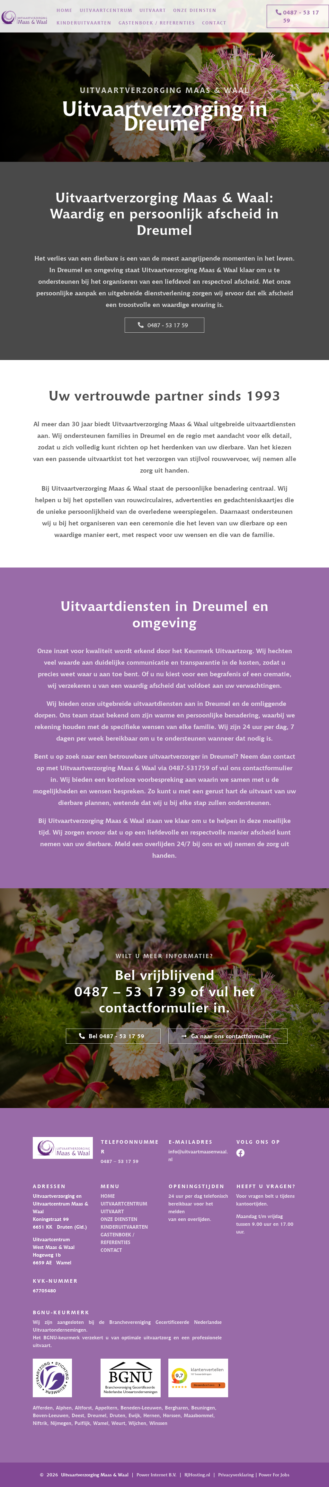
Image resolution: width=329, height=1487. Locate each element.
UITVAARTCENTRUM (106, 10)
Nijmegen (60, 1423)
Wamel (100, 1423)
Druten (117, 1415)
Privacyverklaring (236, 1475)
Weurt (118, 1423)
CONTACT (214, 23)
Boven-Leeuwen (50, 1415)
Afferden (43, 1407)
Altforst (83, 1407)
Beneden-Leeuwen (140, 1407)
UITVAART (152, 10)
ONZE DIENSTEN (195, 10)
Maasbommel (198, 1415)
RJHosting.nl (197, 1475)
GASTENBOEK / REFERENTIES (157, 23)
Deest (78, 1415)
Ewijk (134, 1415)
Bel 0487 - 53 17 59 (116, 1036)
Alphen (64, 1407)
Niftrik (40, 1423)
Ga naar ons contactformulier (231, 1036)
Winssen (158, 1423)
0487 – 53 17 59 (119, 1161)
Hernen (151, 1415)
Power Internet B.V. (156, 1475)
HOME (65, 10)
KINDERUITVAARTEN (84, 23)
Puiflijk (82, 1423)
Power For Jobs (274, 1475)
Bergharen (176, 1407)
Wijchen (137, 1423)
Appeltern (106, 1407)
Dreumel (96, 1415)
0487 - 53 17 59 (301, 16)
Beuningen (203, 1407)
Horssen (172, 1415)
